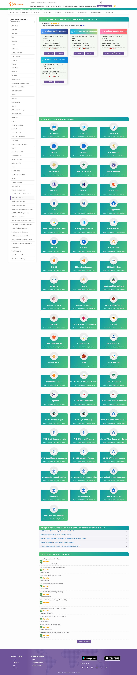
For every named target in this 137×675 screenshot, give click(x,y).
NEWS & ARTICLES (90, 6)
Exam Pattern (69, 12)
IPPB (13, 167)
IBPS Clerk (15, 26)
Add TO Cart (50, 53)
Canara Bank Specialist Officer (21, 83)
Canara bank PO (17, 155)
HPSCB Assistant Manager (19, 228)
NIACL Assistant (16, 56)
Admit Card (47, 12)
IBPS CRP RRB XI (17, 91)
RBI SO (14, 121)
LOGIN (109, 6)
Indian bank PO (16, 163)
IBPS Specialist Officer (18, 87)
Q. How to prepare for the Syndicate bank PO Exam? (57, 542)
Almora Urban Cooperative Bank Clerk (23, 220)
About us (15, 660)
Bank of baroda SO (17, 152)
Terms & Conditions (37, 662)
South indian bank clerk (19, 190)
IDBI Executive (16, 102)
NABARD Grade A (17, 52)
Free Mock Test (96, 12)
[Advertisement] (84, 102)
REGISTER (101, 6)
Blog (14, 665)
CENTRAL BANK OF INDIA (19, 144)
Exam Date (25, 12)
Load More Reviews (83, 641)
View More (108, 12)
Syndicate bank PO (32, 9)
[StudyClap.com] (16, 4)
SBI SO (14, 94)
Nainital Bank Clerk (17, 133)
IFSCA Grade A (16, 251)
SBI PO (14, 37)
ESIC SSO (15, 140)
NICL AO (14, 64)
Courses (15, 668)
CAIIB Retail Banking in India (20, 213)
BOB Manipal (15, 68)
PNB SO (14, 148)
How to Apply (82, 12)
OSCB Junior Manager (18, 201)
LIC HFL (14, 178)
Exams (13, 9)
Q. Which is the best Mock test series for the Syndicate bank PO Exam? (63, 538)
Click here (82, 25)
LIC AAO (14, 71)
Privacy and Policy (37, 665)
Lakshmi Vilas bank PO (18, 175)
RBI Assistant (15, 45)
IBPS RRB (15, 33)
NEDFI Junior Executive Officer (21, 236)
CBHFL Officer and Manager (20, 232)
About (44, 136)
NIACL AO (14, 60)
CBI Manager (15, 247)
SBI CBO (14, 98)
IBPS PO (14, 29)
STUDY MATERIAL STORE (65, 6)
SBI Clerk (14, 41)
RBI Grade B (15, 49)
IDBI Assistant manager (18, 110)
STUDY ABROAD (79, 6)
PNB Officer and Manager (19, 216)
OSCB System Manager (19, 205)
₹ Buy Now (59, 53)
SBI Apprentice (16, 79)
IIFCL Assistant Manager (19, 258)
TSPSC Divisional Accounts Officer (22, 239)
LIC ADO (14, 75)
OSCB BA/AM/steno (17, 125)
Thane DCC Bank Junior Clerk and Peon (23, 209)
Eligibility (36, 12)
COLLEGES (33, 6)
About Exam (14, 12)
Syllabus (58, 12)
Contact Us (16, 662)
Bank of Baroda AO (17, 255)
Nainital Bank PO (17, 129)
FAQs (33, 660)
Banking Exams (21, 9)
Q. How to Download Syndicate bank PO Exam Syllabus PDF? (60, 546)
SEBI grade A (16, 186)
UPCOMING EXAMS (51, 6)
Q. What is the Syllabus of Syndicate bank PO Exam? (57, 531)
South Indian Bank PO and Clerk (21, 194)
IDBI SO (14, 106)
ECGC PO (15, 117)
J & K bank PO (16, 171)
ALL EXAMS (40, 6)
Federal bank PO (17, 159)
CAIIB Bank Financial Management (22, 224)
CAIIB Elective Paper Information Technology (23, 243)
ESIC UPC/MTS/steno (18, 136)
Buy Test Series (61, 136)
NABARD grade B (17, 182)
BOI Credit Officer (17, 113)
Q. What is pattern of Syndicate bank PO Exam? (56, 534)
